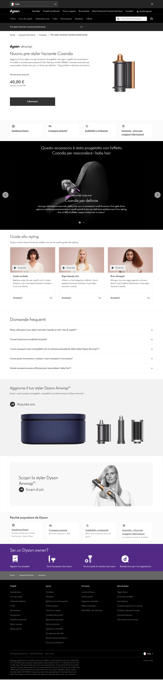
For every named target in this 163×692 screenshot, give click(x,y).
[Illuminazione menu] (73, 18)
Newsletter (36, 11)
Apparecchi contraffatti (54, 629)
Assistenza (79, 18)
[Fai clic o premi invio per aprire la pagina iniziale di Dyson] (14, 11)
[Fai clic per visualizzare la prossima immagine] (157, 195)
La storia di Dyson (88, 592)
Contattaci (129, 11)
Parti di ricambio (16, 624)
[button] (81, 330)
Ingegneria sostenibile (90, 601)
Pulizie (13, 18)
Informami (32, 101)
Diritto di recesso (52, 606)
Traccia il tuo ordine (53, 610)
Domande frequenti (124, 615)
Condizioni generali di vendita (128, 610)
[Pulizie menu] (17, 18)
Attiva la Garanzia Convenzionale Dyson (107, 11)
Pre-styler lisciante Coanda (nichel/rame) (27, 27)
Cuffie (54, 18)
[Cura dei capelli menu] (33, 18)
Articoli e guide (87, 597)
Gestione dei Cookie (36, 654)
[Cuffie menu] (58, 18)
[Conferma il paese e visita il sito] (152, 4)
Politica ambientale (89, 606)
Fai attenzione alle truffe (55, 633)
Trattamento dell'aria (18, 601)
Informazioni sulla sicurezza (127, 620)
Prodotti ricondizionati (51, 11)
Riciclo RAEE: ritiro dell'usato (92, 610)
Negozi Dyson (122, 592)
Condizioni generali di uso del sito (130, 606)
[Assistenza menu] (84, 18)
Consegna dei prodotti (54, 615)
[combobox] (34, 4)
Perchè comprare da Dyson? (56, 638)
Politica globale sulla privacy (19, 654)
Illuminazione (66, 18)
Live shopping (122, 601)
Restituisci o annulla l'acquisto (57, 601)
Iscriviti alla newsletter (125, 597)
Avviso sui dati (49, 654)
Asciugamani (15, 615)
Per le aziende (84, 11)
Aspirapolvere (15, 592)
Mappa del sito (15, 629)
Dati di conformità (52, 624)
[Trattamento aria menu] (50, 18)
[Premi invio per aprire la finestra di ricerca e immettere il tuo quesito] (131, 19)
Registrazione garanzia (54, 620)
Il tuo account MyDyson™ (55, 643)
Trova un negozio (69, 11)
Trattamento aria (42, 18)
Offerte (89, 18)
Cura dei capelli (25, 18)
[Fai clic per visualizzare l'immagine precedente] (5, 195)
